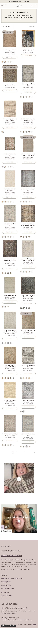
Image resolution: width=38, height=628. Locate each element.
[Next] (31, 452)
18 (24, 452)
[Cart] (35, 5)
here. (34, 624)
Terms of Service (6, 595)
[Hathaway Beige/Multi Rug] (9, 213)
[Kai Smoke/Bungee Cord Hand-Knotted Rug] (28, 248)
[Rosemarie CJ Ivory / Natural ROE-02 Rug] (9, 355)
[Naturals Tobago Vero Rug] (9, 38)
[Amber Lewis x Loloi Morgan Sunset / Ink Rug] (28, 213)
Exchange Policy (6, 585)
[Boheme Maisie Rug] (9, 285)
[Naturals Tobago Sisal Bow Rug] (9, 178)
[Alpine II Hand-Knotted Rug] (28, 355)
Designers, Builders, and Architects (11, 578)
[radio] (3, 62)
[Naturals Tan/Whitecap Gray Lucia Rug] (9, 108)
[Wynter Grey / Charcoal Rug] (28, 178)
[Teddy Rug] (9, 73)
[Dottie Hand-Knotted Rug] (28, 320)
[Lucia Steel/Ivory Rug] (28, 390)
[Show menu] (2, 5)
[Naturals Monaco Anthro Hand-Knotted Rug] (28, 143)
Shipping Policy (6, 582)
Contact (4, 599)
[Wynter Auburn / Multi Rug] (9, 143)
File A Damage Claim (7, 589)
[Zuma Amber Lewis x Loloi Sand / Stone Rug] (9, 320)
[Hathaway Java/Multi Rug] (9, 423)
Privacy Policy (5, 592)
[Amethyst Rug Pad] (28, 38)
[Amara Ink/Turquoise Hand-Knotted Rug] (28, 285)
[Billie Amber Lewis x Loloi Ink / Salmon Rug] (28, 108)
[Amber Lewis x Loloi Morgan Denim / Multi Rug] (9, 248)
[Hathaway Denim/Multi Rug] (28, 423)
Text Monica (26, 1)
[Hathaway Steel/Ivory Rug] (28, 73)
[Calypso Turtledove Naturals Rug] (9, 390)
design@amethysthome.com (11, 555)
